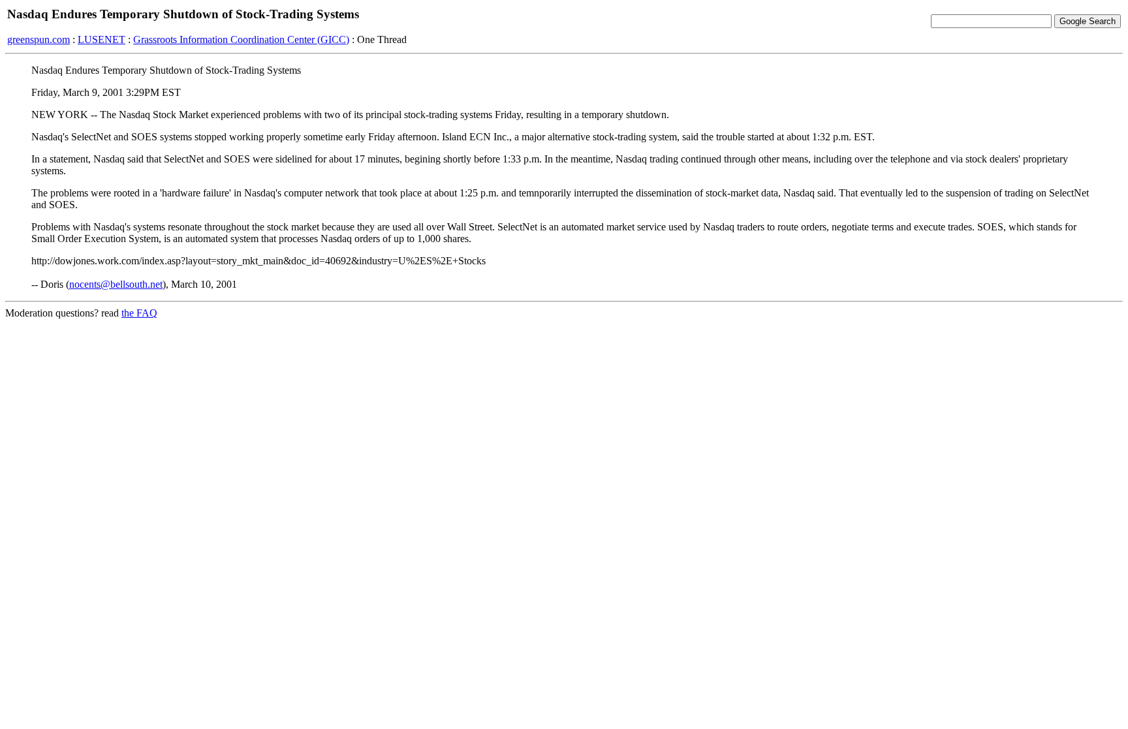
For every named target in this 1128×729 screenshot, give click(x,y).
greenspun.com (38, 39)
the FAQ (139, 312)
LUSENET (101, 39)
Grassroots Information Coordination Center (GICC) (241, 39)
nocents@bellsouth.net (116, 284)
